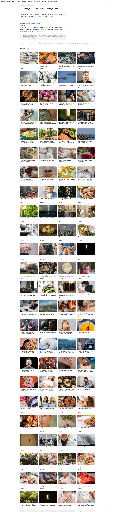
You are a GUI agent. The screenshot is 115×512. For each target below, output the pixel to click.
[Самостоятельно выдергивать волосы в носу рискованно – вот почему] (67, 328)
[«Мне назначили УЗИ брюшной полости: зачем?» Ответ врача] (48, 385)
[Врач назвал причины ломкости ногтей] (67, 424)
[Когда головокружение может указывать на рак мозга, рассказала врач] (86, 347)
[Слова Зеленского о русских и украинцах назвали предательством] (29, 366)
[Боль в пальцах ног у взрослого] (67, 252)
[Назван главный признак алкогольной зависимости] (29, 175)
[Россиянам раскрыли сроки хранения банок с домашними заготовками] (48, 366)
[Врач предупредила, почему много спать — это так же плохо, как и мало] (86, 175)
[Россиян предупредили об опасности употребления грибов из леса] (48, 271)
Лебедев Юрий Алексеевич (32, 23)
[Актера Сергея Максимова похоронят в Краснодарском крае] (86, 252)
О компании (6, 511)
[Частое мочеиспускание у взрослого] (67, 443)
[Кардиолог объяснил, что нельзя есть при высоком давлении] (29, 99)
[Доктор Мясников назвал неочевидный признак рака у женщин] (29, 290)
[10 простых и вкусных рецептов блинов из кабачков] (86, 233)
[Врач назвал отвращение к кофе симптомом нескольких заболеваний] (48, 194)
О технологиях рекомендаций (95, 511)
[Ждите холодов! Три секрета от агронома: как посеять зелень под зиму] (29, 500)
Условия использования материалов (76, 511)
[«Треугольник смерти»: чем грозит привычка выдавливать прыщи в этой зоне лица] (48, 424)
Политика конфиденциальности (107, 511)
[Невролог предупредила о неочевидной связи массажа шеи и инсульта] (86, 309)
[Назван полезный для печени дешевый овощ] (48, 61)
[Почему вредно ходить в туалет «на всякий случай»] (86, 214)
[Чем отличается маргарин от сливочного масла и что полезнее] (86, 500)
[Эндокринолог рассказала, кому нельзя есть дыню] (67, 175)
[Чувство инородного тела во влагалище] (67, 156)
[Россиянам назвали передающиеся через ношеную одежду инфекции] (29, 404)
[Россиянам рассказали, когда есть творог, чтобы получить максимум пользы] (29, 80)
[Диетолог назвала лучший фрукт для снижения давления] (29, 214)
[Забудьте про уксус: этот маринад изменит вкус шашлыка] (29, 194)
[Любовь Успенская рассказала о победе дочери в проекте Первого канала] (48, 404)
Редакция (67, 511)
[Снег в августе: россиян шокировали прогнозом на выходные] (67, 233)
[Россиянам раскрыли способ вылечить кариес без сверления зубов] (86, 366)
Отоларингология (30, 5)
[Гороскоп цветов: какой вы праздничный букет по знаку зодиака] (29, 347)
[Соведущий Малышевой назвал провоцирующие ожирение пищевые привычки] (67, 271)
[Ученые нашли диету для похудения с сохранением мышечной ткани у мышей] (86, 462)
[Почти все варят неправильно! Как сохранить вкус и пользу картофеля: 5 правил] (29, 137)
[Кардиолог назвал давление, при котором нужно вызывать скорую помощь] (29, 118)
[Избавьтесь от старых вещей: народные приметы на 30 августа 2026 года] (86, 118)
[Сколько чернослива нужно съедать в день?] (48, 175)
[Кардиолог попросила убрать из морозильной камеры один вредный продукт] (67, 99)
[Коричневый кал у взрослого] (48, 156)
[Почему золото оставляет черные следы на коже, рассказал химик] (67, 500)
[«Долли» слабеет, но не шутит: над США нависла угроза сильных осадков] (86, 443)
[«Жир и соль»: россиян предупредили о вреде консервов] (48, 118)
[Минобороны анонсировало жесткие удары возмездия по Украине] (29, 271)
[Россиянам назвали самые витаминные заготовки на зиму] (48, 233)
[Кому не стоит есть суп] (86, 328)
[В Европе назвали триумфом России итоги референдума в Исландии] (29, 328)
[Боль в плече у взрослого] (86, 385)
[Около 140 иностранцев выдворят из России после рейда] (86, 61)
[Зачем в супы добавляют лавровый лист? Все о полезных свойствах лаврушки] (48, 290)
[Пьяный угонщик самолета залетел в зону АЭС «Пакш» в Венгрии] (67, 80)
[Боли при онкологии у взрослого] (86, 290)
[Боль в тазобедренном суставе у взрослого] (48, 252)
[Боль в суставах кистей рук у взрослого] (29, 252)
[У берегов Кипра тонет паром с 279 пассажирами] (86, 137)
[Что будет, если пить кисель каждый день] (86, 156)
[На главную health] (6, 1)
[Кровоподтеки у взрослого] (67, 366)
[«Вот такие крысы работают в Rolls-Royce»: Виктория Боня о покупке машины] (86, 80)
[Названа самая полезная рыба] (29, 61)
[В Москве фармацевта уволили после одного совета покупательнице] (29, 233)
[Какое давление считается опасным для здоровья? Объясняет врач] (48, 80)
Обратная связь (86, 511)
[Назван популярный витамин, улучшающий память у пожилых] (48, 137)
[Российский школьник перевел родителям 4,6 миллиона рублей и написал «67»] (67, 214)
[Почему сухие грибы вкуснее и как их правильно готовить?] (67, 385)
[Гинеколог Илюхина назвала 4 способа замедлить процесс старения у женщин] (67, 462)
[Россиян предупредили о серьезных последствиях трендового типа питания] (86, 424)
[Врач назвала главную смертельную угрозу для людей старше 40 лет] (67, 137)
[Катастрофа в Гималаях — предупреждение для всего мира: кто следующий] (67, 61)
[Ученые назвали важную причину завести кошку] (29, 385)
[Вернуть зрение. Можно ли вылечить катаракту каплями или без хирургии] (86, 404)
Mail (2, 511)
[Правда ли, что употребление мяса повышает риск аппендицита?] (67, 404)
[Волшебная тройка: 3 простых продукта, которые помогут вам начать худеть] (86, 194)
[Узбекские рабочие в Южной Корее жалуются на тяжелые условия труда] (48, 443)
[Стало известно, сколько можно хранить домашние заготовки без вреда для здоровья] (67, 309)
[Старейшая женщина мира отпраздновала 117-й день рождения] (67, 481)
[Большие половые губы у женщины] (86, 99)
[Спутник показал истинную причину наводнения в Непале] (48, 309)
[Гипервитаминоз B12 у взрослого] (48, 328)
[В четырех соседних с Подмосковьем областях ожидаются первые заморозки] (29, 462)
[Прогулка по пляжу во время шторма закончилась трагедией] (48, 214)
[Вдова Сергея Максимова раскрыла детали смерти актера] (48, 500)
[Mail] (2, 1)
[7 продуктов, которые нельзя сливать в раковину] (29, 156)
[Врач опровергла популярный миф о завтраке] (29, 481)
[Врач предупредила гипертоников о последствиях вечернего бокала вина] (48, 462)
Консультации (22, 5)
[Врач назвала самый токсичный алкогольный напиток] (67, 118)
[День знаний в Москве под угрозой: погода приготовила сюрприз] (67, 194)
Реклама (10, 511)
